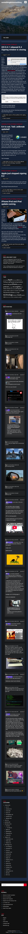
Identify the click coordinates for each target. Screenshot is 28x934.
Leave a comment (6, 118)
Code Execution (9, 244)
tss (4, 116)
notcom (3, 162)
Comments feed (6, 923)
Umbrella (20, 227)
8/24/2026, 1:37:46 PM (14, 342)
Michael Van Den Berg (18, 932)
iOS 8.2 (15, 189)
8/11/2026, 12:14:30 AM (14, 789)
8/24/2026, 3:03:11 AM (14, 349)
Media (7, 857)
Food (4, 282)
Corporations (8, 839)
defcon (18, 280)
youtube (20, 297)
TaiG (9, 162)
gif (10, 282)
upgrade (23, 295)
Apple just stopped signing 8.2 (13, 174)
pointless (5, 290)
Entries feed (5, 921)
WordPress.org (6, 925)
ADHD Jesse (9, 676)
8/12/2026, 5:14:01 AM (14, 687)
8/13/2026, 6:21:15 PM (14, 645)
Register (4, 917)
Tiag (3, 116)
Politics (8, 290)
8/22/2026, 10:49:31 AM (14, 464)
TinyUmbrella (17, 162)
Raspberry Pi (8, 859)
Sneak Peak (6, 245)
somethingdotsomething (11, 2)
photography (19, 288)
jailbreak (18, 114)
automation (8, 848)
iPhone (3, 44)
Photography (8, 814)
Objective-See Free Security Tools (9, 900)
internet (5, 284)
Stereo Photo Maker (7, 908)
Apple (4, 114)
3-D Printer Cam (6, 902)
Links (6, 820)
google (12, 282)
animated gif (5, 280)
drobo (21, 280)
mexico (5, 288)
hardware (3, 124)
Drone (7, 850)
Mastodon (5, 263)
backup (15, 280)
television (15, 295)
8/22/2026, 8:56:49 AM (15, 410)
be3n (7, 311)
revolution (8, 816)
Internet (7, 854)
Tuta (8, 377)
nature (14, 288)
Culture (6, 805)
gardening (8, 831)
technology (14, 44)
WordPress (18, 930)
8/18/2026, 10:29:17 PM (18, 542)
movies (8, 288)
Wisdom (7, 842)
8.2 (4, 189)
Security (7, 865)
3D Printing (8, 846)
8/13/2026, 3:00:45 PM (18, 676)
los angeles (17, 287)
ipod (19, 244)
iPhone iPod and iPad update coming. (11, 202)
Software (7, 44)
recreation (16, 290)
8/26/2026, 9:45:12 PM (17, 313)
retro (7, 861)
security (8, 292)
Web (7, 872)
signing (24, 114)
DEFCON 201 (9, 542)
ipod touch (19, 284)
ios (11, 114)
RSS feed (12, 262)
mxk (8, 410)
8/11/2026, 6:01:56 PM (14, 764)
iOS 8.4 (15, 161)
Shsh (21, 114)
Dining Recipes (6, 906)
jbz (8, 573)
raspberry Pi (12, 290)
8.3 (5, 189)
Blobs (7, 114)
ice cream (9, 827)
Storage (7, 869)
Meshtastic (8, 723)
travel (19, 295)
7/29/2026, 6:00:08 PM (15, 573)
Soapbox (6, 837)
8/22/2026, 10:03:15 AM (14, 486)
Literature (8, 808)
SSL (15, 292)
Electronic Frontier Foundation (9, 895)
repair (20, 290)
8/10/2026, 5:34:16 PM (15, 714)
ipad (22, 189)
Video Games (8, 297)
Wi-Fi (7, 874)
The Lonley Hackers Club (11, 732)
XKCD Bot (9, 313)
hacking (16, 282)
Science (7, 863)
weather (12, 297)
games (7, 282)
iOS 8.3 (11, 161)
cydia (10, 114)
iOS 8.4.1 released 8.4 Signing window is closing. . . (13, 49)
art (13, 280)
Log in (4, 919)
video (4, 297)
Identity (10, 932)
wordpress (16, 297)
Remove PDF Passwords (8, 898)
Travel (7, 835)
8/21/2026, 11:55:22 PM (18, 502)
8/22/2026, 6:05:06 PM (14, 441)
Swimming (8, 833)
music (11, 288)
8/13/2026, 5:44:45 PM (16, 623)
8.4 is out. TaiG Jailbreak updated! (13, 127)
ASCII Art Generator (7, 896)
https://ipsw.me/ (11, 70)
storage (17, 292)
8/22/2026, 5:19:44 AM (14, 493)
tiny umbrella (10, 191)
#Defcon (8, 715)
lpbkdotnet (9, 502)
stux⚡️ (8, 623)
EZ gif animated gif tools (8, 904)
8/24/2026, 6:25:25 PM (14, 335)
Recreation (7, 823)
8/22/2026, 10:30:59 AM (15, 377)
